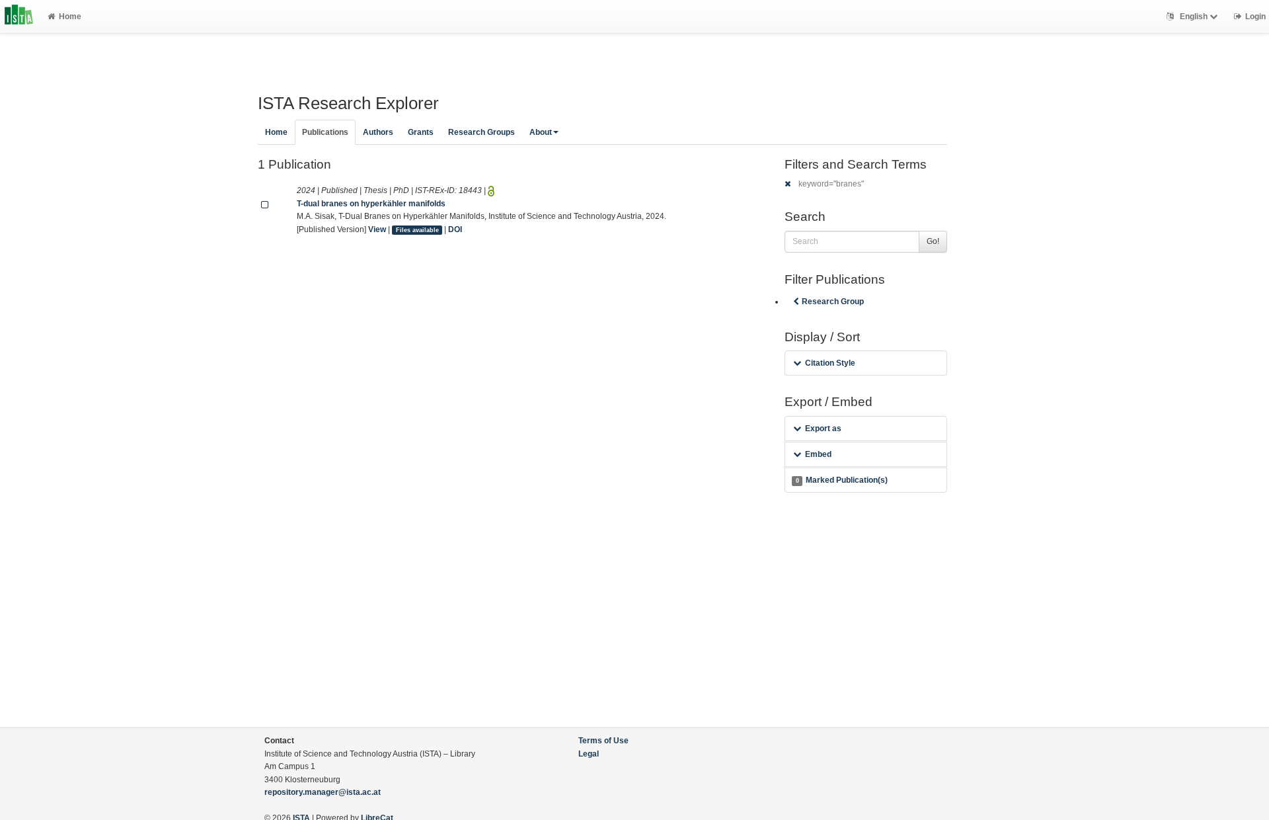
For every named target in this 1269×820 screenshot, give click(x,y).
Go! (933, 241)
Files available (417, 230)
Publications (325, 132)
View (377, 229)
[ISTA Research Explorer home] (19, 16)
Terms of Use (603, 740)
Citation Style (830, 363)
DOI (455, 229)
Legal (588, 753)
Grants (421, 132)
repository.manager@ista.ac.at (322, 792)
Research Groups (481, 132)
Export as (823, 428)
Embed (818, 454)
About (540, 132)
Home (70, 16)
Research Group (833, 301)
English (1194, 16)
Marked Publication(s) (842, 480)
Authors (378, 132)
